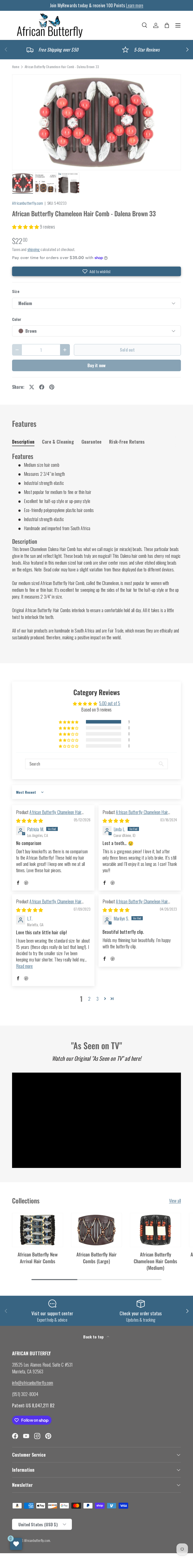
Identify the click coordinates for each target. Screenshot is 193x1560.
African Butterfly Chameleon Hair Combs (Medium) (155, 1261)
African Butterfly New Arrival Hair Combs (38, 1258)
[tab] (23, 441)
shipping (33, 249)
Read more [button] (24, 966)
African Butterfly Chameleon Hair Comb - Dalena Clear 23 (135, 815)
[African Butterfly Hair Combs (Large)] (96, 1230)
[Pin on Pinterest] (52, 387)
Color (16, 319)
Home (15, 67)
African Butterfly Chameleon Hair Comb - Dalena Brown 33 (62, 67)
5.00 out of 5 (109, 703)
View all (175, 1200)
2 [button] (89, 998)
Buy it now (96, 365)
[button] (166, 25)
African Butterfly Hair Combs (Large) (96, 1258)
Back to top (94, 1337)
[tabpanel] (96, 546)
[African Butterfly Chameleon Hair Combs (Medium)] (155, 1230)
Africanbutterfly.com (27, 203)
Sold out (127, 350)
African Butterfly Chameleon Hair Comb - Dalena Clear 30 (48, 815)
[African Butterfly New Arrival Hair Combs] (37, 1230)
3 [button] (97, 998)
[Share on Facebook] (42, 387)
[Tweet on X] (32, 387)
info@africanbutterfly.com (32, 1382)
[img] (29, 820)
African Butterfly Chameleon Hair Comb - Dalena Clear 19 (135, 904)
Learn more (134, 5)
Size (15, 291)
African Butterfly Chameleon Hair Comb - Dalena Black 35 (48, 904)
